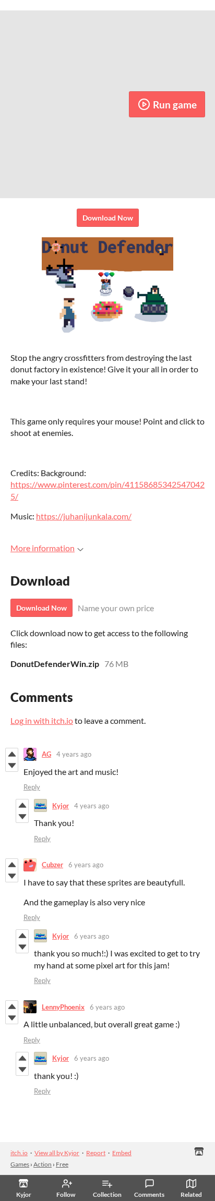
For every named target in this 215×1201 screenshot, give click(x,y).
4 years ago (73, 754)
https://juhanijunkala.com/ (84, 516)
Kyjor (60, 806)
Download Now (107, 217)
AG (46, 754)
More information (42, 548)
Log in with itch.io (41, 720)
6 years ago (85, 864)
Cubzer (52, 864)
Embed (122, 1153)
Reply (31, 787)
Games (19, 1164)
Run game (175, 105)
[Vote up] (12, 754)
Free (62, 1164)
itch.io (19, 1153)
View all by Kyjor (56, 1153)
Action (42, 1164)
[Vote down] (12, 765)
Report (95, 1153)
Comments (149, 1194)
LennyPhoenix (63, 1007)
